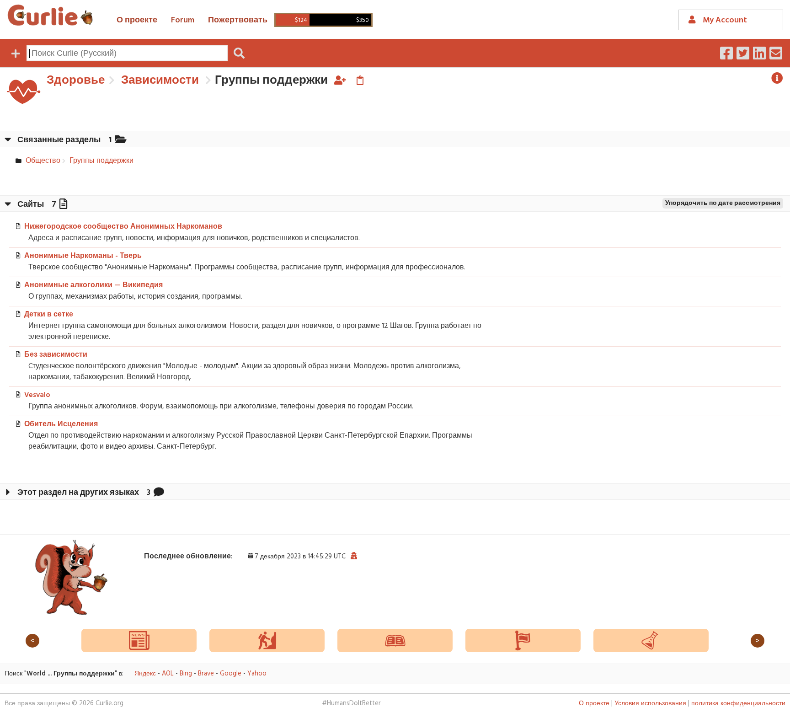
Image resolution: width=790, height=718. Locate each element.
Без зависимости (55, 355)
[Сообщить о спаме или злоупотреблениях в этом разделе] (353, 557)
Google (230, 674)
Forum (182, 20)
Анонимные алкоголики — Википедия (93, 285)
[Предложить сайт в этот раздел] (360, 80)
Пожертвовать (237, 20)
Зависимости (158, 80)
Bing (186, 674)
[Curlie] (50, 15)
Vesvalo (37, 395)
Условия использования (650, 703)
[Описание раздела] (777, 78)
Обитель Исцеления (61, 424)
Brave (206, 674)
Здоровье (76, 80)
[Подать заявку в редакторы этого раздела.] (340, 80)
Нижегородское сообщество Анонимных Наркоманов (123, 227)
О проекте (137, 20)
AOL (168, 674)
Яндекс (145, 674)
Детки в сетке (48, 315)
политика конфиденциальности (738, 703)
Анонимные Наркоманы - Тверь (83, 256)
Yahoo (257, 674)
